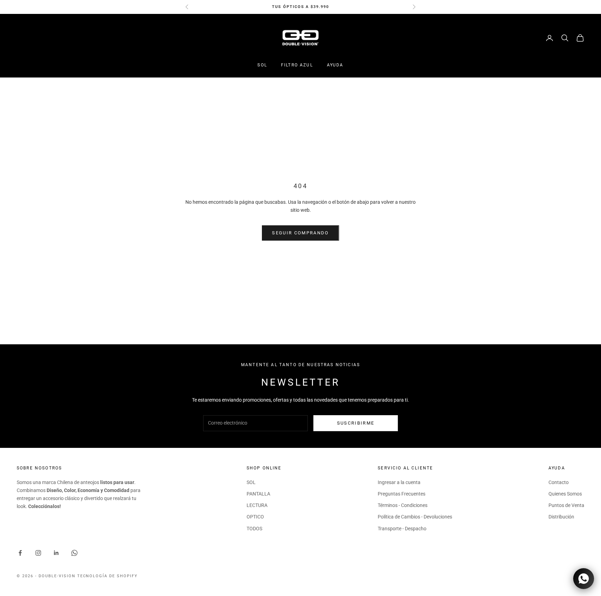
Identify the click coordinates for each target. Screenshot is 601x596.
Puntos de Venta (566, 505)
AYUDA (335, 65)
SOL (262, 65)
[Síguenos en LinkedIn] (56, 552)
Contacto (558, 482)
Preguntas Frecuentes (401, 494)
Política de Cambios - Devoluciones (415, 517)
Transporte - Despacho (402, 528)
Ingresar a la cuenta (399, 482)
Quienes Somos (565, 494)
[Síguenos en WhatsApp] (74, 552)
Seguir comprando (300, 232)
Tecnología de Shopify (107, 576)
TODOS (254, 528)
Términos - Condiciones (402, 505)
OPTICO (255, 517)
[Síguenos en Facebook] (20, 552)
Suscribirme (356, 423)
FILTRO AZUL (297, 65)
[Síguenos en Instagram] (38, 552)
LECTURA (257, 505)
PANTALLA (258, 494)
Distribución (561, 517)
